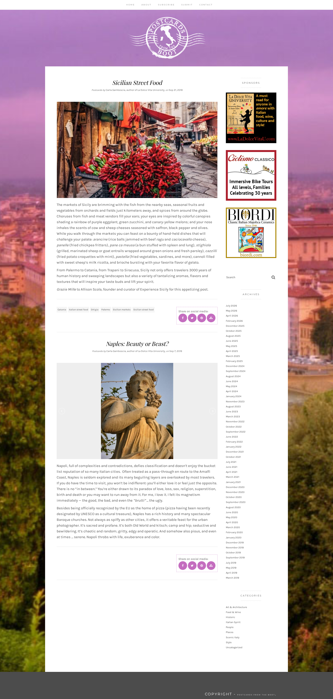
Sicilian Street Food (137, 82)
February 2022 (234, 441)
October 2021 (233, 456)
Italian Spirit (233, 622)
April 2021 (231, 471)
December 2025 (235, 325)
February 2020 (234, 532)
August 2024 (233, 376)
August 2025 (233, 335)
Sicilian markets (121, 309)
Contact (206, 4)
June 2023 (232, 411)
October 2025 (233, 330)
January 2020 (233, 537)
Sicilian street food (143, 309)
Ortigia (94, 309)
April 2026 (232, 315)
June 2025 (232, 340)
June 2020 (232, 512)
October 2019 (233, 552)
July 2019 (231, 562)
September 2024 (235, 371)
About (146, 4)
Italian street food (78, 309)
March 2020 (233, 527)
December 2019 (235, 542)
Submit (187, 4)
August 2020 (233, 507)
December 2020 (235, 487)
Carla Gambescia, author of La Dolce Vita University (135, 90)
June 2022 (232, 436)
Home (130, 4)
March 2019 (232, 577)
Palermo (105, 309)
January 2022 (233, 446)
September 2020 (236, 502)
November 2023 (235, 401)
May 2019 (231, 567)
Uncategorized (234, 647)
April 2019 (231, 572)
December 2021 (235, 451)
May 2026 (231, 310)
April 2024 (232, 391)
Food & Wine (233, 612)
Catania (62, 309)
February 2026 (234, 320)
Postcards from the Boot (256, 695)
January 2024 (233, 396)
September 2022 (236, 431)
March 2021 (232, 476)
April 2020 (232, 522)
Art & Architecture (236, 607)
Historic (230, 617)
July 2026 (231, 305)
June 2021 (231, 466)
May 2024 (231, 386)
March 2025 (233, 356)
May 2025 (231, 346)
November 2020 (235, 492)
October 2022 (234, 426)
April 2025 (232, 351)
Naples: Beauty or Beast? (137, 343)
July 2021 (231, 461)
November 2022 (235, 421)
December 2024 (235, 366)
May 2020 (231, 517)
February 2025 (234, 361)
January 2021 (233, 482)
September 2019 (235, 557)
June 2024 (232, 381)
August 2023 (233, 406)
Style (229, 642)
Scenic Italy (232, 637)
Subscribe (166, 4)
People (230, 627)
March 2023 (233, 416)
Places (229, 632)
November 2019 (235, 547)
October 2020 (234, 497)
